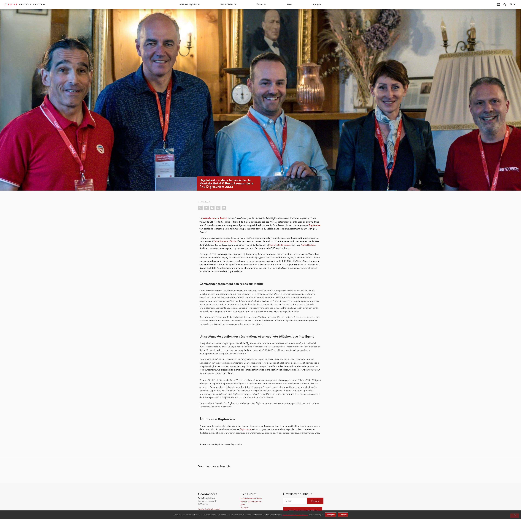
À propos (316, 4)
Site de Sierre (226, 4)
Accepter (331, 515)
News (289, 4)
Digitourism (315, 225)
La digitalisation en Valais (251, 498)
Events (260, 4)
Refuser (343, 515)
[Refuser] (514, 515)
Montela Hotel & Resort (214, 218)
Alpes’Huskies (308, 244)
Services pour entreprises (251, 501)
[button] (504, 4)
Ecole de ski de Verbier (279, 244)
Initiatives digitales (188, 4)
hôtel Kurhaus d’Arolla (225, 241)
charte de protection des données (295, 515)
